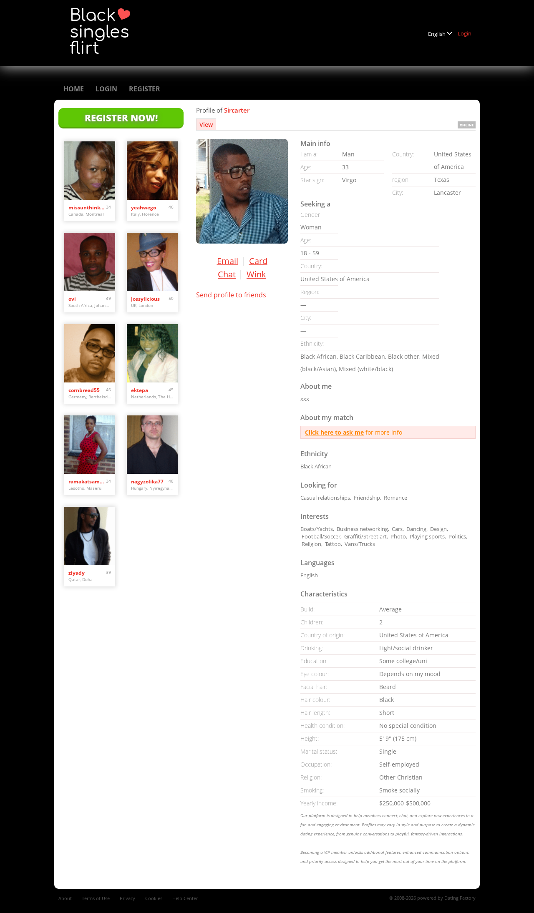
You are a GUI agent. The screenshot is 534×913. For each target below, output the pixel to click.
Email (227, 261)
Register (144, 88)
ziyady (76, 572)
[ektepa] (152, 353)
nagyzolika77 (147, 481)
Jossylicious (145, 298)
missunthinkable (87, 207)
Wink (256, 274)
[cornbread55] (89, 353)
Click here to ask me (334, 432)
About (65, 898)
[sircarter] (242, 191)
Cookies (153, 898)
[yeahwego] (152, 170)
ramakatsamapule (87, 481)
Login (464, 33)
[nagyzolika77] (152, 444)
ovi (72, 298)
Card (258, 261)
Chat (227, 274)
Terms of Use (96, 898)
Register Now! (121, 117)
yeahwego (143, 207)
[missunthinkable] (89, 170)
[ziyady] (89, 536)
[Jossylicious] (152, 262)
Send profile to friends (231, 294)
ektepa (139, 390)
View (206, 124)
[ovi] (89, 262)
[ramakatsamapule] (89, 444)
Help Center (185, 898)
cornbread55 (84, 390)
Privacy (127, 898)
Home (73, 88)
